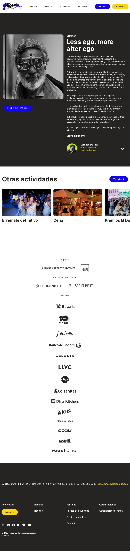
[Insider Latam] (65, 440)
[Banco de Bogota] (65, 345)
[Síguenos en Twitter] (18, 525)
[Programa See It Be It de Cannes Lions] (80, 286)
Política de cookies (76, 517)
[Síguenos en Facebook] (13, 525)
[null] (85, 268)
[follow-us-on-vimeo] (23, 525)
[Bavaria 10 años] (65, 320)
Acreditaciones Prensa (111, 510)
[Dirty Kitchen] (65, 401)
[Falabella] (65, 333)
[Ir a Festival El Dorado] (12, 6)
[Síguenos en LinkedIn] (8, 525)
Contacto (71, 523)
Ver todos (117, 179)
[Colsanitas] (65, 391)
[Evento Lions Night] (48, 286)
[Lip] (65, 379)
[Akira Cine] (65, 412)
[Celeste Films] (65, 356)
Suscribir (9, 512)
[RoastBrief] (65, 450)
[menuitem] (33, 6)
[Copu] (65, 430)
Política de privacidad (78, 510)
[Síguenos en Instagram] (3, 525)
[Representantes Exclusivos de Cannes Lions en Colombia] (58, 268)
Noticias (38, 510)
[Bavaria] (65, 306)
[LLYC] (65, 367)
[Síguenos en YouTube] (29, 525)
